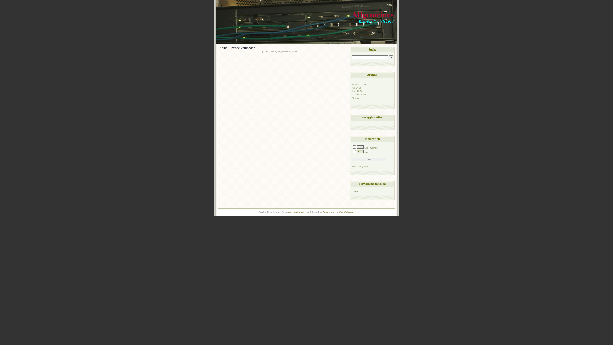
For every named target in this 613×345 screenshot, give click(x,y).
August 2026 (359, 84)
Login (355, 191)
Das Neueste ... (360, 94)
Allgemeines (373, 14)
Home (389, 4)
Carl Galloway (346, 212)
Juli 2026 (357, 87)
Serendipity (329, 212)
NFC (366, 152)
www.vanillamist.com (298, 212)
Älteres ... (357, 98)
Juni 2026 (357, 91)
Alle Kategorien (360, 166)
